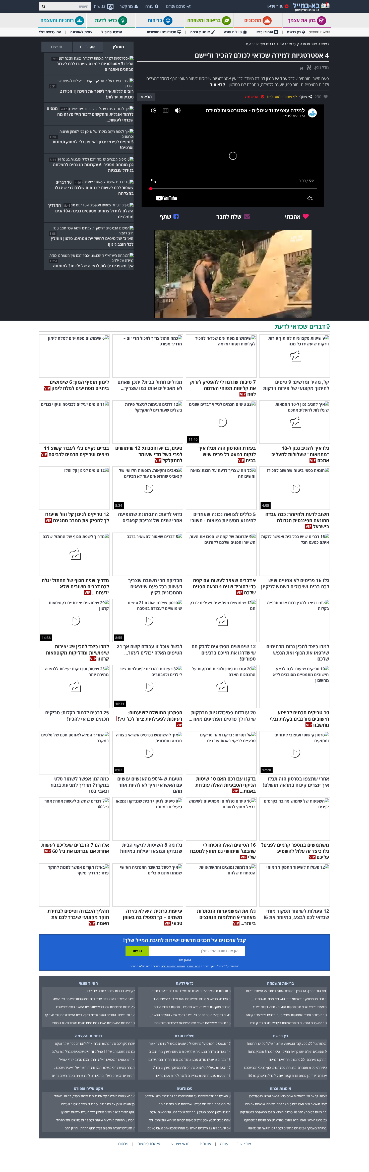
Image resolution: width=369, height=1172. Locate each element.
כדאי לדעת (106, 20)
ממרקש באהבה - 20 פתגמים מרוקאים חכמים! (298, 1059)
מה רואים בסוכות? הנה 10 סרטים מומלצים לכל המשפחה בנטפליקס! (283, 1112)
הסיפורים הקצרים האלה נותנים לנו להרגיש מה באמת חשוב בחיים (93, 1075)
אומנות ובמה (200, 32)
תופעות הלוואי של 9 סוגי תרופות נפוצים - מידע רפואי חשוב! (290, 1007)
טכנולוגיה (185, 1088)
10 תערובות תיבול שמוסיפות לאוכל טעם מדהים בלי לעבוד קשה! (286, 1015)
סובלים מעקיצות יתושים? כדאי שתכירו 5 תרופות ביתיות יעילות (192, 1007)
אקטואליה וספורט (88, 1088)
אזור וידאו (275, 6)
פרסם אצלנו (175, 6)
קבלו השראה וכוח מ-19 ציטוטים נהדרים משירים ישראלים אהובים (286, 1104)
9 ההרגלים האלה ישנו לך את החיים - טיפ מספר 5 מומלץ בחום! (287, 1051)
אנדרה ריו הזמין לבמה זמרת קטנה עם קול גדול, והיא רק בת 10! (287, 1075)
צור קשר (126, 6)
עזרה (149, 6)
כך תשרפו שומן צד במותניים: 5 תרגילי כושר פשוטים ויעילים (98, 1104)
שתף (303, 96)
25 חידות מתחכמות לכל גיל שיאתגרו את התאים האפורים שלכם (95, 1007)
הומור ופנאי (264, 32)
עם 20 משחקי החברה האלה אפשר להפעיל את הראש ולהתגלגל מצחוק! (90, 1015)
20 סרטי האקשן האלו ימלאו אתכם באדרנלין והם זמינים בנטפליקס (285, 1120)
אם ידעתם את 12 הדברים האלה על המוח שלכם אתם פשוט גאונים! (188, 1128)
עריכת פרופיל (111, 32)
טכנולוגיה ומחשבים (161, 32)
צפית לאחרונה (81, 32)
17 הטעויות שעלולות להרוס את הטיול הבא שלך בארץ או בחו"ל (191, 1067)
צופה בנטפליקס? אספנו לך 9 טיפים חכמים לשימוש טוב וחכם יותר (189, 1120)
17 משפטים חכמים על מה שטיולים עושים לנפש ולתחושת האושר (189, 1043)
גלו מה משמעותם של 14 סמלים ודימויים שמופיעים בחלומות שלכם (93, 1051)
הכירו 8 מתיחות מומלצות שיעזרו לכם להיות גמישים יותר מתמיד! (95, 1120)
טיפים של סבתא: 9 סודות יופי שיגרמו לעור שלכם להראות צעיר (191, 999)
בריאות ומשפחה (204, 20)
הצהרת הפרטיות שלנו (173, 966)
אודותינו (205, 1143)
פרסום (123, 1143)
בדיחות (155, 20)
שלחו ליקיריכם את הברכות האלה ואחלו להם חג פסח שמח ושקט (95, 1043)
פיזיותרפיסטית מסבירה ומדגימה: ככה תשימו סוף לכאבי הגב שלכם (285, 1067)
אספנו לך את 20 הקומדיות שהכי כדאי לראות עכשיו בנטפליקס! (288, 1096)
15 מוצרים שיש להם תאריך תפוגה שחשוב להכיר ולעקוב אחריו (192, 1023)
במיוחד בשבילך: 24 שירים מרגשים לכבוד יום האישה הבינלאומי (287, 1128)
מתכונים (253, 20)
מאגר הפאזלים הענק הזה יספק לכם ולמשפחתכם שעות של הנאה (94, 999)
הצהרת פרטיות (149, 1143)
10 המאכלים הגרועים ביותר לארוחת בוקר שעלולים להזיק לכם (288, 1023)
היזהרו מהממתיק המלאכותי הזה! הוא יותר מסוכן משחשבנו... (289, 999)
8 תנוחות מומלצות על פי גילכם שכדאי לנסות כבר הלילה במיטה (190, 991)
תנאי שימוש (193, 966)
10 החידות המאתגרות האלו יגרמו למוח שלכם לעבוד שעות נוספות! (93, 1023)
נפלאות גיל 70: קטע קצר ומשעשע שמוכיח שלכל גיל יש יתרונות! (287, 1043)
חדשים (56, 47)
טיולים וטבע (233, 32)
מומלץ (118, 47)
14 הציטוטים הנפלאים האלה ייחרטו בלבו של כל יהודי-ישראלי (96, 1059)
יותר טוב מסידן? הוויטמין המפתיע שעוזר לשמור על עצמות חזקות (286, 991)
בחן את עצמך (302, 20)
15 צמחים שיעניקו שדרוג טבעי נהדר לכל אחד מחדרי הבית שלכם (189, 1059)
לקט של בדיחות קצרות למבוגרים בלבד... (109, 991)
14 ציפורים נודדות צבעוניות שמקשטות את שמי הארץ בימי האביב (189, 1051)
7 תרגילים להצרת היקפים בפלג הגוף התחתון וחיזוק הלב (100, 1128)
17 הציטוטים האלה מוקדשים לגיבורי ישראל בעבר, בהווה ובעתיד (94, 1096)
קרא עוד (217, 84)
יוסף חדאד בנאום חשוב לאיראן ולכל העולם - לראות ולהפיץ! (98, 1112)
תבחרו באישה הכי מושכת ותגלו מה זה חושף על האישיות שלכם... (94, 1067)
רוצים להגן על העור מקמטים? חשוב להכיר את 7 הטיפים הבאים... (189, 1015)
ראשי (325, 44)
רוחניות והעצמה (57, 20)
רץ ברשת (294, 32)
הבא (148, 96)
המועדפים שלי (50, 32)
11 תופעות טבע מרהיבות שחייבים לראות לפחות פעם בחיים (193, 1075)
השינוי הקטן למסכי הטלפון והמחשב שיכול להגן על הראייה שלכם (190, 1112)
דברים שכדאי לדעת (260, 44)
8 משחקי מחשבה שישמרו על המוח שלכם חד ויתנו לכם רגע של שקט (187, 1096)
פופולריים (87, 47)
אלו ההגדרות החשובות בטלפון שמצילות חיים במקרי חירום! (194, 1104)
